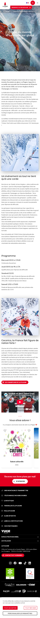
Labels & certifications (13, 521)
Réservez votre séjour (20, 7)
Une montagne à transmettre (16, 490)
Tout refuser (30, 608)
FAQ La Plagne (9, 511)
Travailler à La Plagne (13, 505)
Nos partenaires (10, 526)
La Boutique (9, 500)
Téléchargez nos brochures (15, 495)
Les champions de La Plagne (15, 382)
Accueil (7, 11)
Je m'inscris (20, 481)
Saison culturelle (16, 461)
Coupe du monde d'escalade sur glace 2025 (23, 11)
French (27, 2)
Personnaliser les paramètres (20, 613)
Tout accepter (10, 608)
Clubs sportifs (10, 516)
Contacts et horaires (13, 555)
